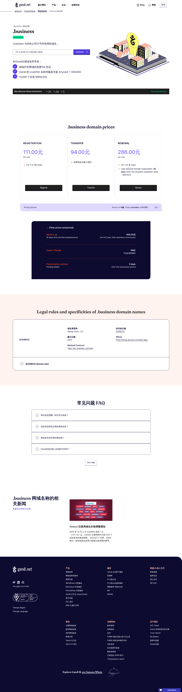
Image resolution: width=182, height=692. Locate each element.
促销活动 (75, 5)
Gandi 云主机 (71, 640)
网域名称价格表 (72, 576)
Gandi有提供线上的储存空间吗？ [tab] (55, 449)
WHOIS (110, 594)
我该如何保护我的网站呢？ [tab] (53, 437)
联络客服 (153, 572)
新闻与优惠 (154, 640)
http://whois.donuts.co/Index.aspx (132, 340)
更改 (156, 207)
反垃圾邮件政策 (113, 648)
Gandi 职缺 (154, 644)
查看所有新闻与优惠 (22, 509)
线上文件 (153, 579)
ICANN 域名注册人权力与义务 (118, 637)
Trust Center (155, 633)
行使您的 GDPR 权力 (115, 655)
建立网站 (42, 5)
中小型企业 (111, 579)
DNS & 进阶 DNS (72, 605)
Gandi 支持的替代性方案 (159, 629)
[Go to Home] (22, 5)
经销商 (109, 576)
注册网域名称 (71, 625)
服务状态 (153, 576)
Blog (142, 5)
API (108, 590)
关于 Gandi (154, 625)
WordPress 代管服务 (74, 583)
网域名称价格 (42, 11)
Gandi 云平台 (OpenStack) (76, 594)
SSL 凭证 (69, 602)
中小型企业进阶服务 (115, 583)
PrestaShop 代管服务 (74, 590)
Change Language (20, 611)
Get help (91, 462)
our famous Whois (92, 672)
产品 (54, 5)
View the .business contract (80, 348)
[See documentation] (55, 234)
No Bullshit (154, 637)
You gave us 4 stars (21, 586)
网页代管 (69, 579)
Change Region (19, 608)
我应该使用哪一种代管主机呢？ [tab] (54, 415)
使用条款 (110, 629)
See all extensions (158, 91)
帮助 (154, 5)
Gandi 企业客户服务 (115, 572)
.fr (64, 91)
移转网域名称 (71, 629)
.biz (49, 91)
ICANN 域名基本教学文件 (117, 640)
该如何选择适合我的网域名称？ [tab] (54, 426)
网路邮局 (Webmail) (115, 587)
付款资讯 (110, 644)
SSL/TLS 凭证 (71, 644)
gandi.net (18, 11)
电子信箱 (69, 598)
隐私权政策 (111, 651)
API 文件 (153, 583)
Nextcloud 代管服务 (74, 587)
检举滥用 (110, 625)
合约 (109, 633)
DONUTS (120, 331)
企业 (64, 5)
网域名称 (69, 572)
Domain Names (29, 11)
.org (57, 91)
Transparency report (115, 659)
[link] (14, 582)
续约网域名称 (71, 633)
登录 (163, 4)
